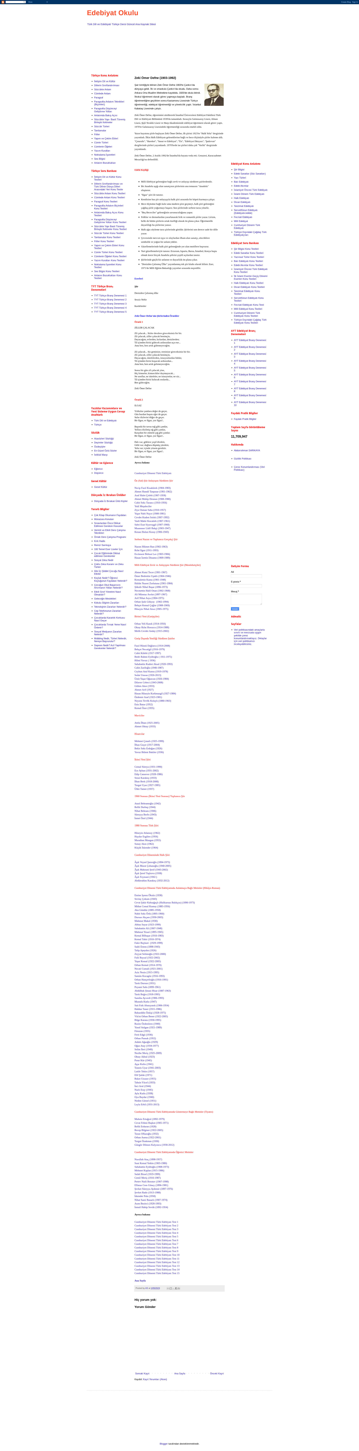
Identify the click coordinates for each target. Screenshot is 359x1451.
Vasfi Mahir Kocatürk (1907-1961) (152, 521)
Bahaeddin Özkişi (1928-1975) (150, 1012)
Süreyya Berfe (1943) (145, 814)
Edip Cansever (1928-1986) (148, 774)
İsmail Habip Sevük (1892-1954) (151, 1207)
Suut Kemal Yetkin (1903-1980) (150, 1163)
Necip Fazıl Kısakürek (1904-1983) (152, 488)
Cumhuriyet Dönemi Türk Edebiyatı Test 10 (157, 1254)
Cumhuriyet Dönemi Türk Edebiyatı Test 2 (156, 1225)
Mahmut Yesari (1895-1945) (148, 932)
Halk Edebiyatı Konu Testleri (249, 283)
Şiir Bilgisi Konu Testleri (246, 249)
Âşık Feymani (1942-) (145, 877)
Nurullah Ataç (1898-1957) (148, 1159)
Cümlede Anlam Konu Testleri (109, 197)
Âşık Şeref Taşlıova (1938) (148, 873)
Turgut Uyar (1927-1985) (147, 785)
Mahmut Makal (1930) (146, 921)
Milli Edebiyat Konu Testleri (248, 309)
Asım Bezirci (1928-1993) (147, 1203)
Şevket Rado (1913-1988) (147, 1192)
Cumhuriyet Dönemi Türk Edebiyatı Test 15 (157, 1273)
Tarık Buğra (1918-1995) (147, 994)
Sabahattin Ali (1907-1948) (148, 928)
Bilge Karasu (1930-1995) (147, 1020)
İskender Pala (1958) (145, 1196)
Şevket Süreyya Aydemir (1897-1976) (153, 1188)
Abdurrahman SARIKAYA (247, 450)
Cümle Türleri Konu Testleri (108, 252)
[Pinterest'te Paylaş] (178, 1288)
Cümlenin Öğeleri (103, 146)
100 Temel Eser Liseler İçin (108, 549)
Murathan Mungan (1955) (147, 840)
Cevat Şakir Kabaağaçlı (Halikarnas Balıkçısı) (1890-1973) (164, 902)
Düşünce (98, 473)
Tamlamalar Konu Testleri (107, 237)
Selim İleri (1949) (143, 1049)
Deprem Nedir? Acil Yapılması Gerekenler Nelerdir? (110, 646)
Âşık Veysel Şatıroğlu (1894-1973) (152, 862)
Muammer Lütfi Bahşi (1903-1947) (152, 528)
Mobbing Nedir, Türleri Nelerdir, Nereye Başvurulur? (110, 640)
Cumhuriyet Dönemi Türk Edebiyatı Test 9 (156, 1251)
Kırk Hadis (99, 541)
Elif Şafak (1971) (143, 1075)
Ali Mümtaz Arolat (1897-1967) (150, 594)
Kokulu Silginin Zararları (106, 602)
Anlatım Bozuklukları (105, 163)
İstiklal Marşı (101, 454)
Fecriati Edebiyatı (243, 217)
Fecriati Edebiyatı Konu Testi (249, 305)
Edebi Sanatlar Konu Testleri (249, 253)
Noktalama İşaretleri (104, 154)
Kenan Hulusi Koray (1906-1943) (151, 532)
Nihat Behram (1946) (145, 811)
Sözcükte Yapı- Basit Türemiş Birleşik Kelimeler (109, 121)
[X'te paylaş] (173, 1288)
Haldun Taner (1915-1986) (148, 1009)
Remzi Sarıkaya (102, 545)
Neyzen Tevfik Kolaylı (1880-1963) (152, 700)
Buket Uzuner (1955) (145, 1078)
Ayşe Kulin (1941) (143, 1064)
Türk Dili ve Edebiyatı (105, 420)
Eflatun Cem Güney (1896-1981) (151, 1185)
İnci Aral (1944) (142, 1086)
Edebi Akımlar (241, 186)
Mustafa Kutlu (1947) (145, 1001)
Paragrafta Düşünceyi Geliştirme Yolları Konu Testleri (110, 221)
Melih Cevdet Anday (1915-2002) (151, 631)
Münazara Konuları (104, 519)
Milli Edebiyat (241, 221)
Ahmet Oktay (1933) (145, 726)
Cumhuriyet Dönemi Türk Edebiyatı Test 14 (157, 1269)
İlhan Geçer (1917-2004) (147, 744)
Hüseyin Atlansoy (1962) (147, 833)
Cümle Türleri (101, 142)
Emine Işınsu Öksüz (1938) (148, 895)
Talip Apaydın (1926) (145, 950)
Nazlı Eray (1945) (143, 1089)
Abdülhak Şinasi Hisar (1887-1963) (152, 990)
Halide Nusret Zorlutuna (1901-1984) (153, 583)
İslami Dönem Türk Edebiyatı (249, 194)
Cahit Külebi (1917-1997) (147, 653)
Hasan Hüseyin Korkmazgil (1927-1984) (155, 693)
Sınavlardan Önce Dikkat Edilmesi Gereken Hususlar (108, 524)
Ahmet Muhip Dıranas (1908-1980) (152, 499)
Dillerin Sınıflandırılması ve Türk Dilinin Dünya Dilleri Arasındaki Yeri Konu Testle (108, 186)
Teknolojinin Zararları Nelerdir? (110, 606)
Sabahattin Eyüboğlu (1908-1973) (151, 1166)
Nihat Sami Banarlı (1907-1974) (150, 1199)
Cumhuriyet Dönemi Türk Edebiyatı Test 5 (156, 1236)
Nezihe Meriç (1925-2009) (148, 1053)
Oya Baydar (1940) (144, 1097)
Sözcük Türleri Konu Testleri (109, 233)
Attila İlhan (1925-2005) (146, 722)
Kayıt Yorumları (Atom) (155, 1379)
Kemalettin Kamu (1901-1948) (150, 579)
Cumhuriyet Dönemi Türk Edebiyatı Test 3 (156, 1229)
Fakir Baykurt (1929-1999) (148, 943)
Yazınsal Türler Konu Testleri (249, 257)
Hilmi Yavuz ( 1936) (144, 660)
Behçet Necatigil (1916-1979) (149, 649)
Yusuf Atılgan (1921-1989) (148, 1027)
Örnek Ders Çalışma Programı (110, 537)
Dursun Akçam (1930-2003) (148, 917)
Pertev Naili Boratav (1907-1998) (151, 1181)
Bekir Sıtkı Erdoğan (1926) (148, 748)
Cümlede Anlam (102, 93)
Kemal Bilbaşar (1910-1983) (149, 935)
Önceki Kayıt (217, 1373)
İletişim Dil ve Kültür (104, 81)
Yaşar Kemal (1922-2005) (147, 961)
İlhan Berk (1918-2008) (146, 781)
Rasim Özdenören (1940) (147, 1023)
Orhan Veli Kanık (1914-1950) (150, 623)
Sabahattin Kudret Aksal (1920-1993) (153, 664)
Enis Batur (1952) (143, 704)
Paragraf (98, 97)
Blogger (164, 1443)
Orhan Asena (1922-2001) (147, 1137)
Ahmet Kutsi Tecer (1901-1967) (150, 572)
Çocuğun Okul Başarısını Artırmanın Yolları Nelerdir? (108, 586)
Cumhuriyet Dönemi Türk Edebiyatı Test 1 (156, 1221)
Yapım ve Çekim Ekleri (106, 138)
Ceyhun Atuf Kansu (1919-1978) (151, 671)
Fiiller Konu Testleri (104, 241)
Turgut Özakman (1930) (146, 1141)
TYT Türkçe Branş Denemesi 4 (110, 307)
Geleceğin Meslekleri (105, 598)
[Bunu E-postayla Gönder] (168, 1288)
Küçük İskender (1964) (146, 847)
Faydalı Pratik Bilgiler (245, 419)
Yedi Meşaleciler (143, 506)
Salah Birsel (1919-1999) (147, 1174)
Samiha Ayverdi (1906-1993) (149, 998)
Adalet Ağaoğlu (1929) (146, 1042)
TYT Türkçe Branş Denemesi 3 (110, 303)
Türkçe (97, 424)
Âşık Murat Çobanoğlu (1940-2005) (152, 865)
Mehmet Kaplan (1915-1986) (149, 1170)
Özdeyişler (99, 446)
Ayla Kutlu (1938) (143, 1093)
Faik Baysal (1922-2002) (147, 957)
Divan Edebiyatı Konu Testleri (249, 287)
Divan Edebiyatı (242, 202)
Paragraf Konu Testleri (105, 201)
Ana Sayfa (179, 1373)
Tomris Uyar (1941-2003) (147, 1067)
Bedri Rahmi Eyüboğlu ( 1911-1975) (153, 656)
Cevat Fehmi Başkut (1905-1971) (151, 1122)
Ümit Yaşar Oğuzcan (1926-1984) (151, 678)
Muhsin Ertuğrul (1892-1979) (149, 1119)
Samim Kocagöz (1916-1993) (149, 976)
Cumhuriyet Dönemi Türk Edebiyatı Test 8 (156, 1247)
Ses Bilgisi (99, 159)
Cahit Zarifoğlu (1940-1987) (149, 667)
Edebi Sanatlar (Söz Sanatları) (250, 173)
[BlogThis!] (170, 1288)
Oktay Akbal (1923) (144, 1056)
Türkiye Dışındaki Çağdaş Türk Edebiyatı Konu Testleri (250, 321)
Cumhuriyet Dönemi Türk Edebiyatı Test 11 (156, 1258)
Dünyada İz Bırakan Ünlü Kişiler (111, 501)
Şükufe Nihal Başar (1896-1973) (151, 587)
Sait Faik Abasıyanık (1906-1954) (151, 1005)
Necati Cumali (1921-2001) (148, 968)
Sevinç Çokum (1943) (145, 899)
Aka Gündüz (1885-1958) (147, 910)
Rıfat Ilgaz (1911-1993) (146, 550)
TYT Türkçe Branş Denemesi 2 (110, 299)
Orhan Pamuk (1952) (145, 1038)
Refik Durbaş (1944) (145, 807)
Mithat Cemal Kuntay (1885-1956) (152, 906)
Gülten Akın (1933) (144, 686)
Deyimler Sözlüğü (103, 442)
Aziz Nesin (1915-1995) (146, 972)
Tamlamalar (100, 130)
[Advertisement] (175, 49)
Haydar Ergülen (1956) (146, 836)
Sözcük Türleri (101, 126)
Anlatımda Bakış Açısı (105, 115)
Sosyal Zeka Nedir (103, 560)
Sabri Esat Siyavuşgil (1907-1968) (152, 524)
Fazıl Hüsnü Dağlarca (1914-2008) (152, 645)
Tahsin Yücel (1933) (144, 1082)
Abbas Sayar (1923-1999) (147, 924)
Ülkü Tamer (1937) (144, 789)
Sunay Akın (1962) (144, 843)
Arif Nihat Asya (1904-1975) (149, 598)
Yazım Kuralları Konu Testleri (109, 260)
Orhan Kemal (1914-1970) (148, 965)
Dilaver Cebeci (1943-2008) (148, 682)
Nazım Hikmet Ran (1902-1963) (151, 546)
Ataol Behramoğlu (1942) (147, 803)
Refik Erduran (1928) (145, 1126)
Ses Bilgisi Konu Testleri (106, 271)
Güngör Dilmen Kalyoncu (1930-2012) (154, 1144)
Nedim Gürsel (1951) (145, 1100)
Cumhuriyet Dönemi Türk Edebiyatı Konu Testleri (247, 314)
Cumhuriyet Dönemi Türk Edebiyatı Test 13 (157, 1265)
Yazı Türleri (240, 177)
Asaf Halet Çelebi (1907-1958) (150, 495)
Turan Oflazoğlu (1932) (146, 1133)
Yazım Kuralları (102, 150)
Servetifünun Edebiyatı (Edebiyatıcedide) (246, 211)
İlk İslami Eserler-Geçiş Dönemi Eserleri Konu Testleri (250, 277)
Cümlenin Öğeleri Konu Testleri (110, 256)
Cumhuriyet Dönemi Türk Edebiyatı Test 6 (156, 1240)
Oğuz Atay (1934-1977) (146, 1045)
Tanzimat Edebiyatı (244, 206)
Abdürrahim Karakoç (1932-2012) (151, 880)
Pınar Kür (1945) (143, 1060)
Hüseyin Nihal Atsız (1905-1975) (151, 609)
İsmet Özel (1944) (143, 818)
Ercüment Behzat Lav (152, 554)
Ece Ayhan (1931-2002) (146, 770)
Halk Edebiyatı (241, 198)
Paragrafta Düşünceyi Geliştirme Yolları (105, 110)
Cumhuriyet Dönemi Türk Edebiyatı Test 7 (156, 1243)
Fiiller (97, 134)
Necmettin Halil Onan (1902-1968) (152, 590)
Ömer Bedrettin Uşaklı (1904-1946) (152, 576)
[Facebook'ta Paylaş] (176, 1288)
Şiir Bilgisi (239, 169)
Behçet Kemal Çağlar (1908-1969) (152, 605)
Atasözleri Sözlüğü (104, 438)
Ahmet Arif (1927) (144, 689)
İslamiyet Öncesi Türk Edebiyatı (251, 190)
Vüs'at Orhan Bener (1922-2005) (151, 1016)
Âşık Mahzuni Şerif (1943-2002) (151, 869)
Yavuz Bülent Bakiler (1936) (149, 752)
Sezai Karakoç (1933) (145, 777)
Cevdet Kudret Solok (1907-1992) (151, 517)
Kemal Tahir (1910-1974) (147, 939)
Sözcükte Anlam (102, 89)
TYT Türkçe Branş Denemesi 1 (110, 295)
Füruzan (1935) (142, 1031)
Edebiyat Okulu (112, 13)
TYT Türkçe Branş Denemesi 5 (110, 312)
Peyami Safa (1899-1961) (147, 987)
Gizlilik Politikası (242, 458)
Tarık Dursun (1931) (144, 983)
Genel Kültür (100, 487)
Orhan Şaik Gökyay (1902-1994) (151, 601)
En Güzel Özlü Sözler (105, 450)
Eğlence (98, 469)
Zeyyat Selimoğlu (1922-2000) (150, 954)
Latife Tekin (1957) (144, 1071)
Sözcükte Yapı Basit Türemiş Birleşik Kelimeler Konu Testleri (110, 228)
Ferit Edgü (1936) (143, 1034)
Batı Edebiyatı (241, 181)
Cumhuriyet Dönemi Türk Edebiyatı (152, 473)
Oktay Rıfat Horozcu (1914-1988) (151, 627)
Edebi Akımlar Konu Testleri (248, 265)
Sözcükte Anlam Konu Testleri (109, 193)
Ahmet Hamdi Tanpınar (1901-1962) (153, 491)
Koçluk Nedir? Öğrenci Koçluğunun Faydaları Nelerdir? (110, 579)
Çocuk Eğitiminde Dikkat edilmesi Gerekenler (107, 554)
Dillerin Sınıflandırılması (106, 85)
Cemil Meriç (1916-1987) (147, 1177)
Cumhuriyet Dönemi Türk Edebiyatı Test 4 (156, 1232)
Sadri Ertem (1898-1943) (147, 946)
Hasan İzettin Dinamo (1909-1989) (152, 557)
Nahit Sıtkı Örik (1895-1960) (149, 913)
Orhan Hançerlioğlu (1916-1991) (151, 979)
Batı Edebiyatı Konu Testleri (248, 261)
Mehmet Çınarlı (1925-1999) (149, 741)
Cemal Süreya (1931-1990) (148, 766)
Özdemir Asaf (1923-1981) (148, 697)
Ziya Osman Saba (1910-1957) (150, 510)
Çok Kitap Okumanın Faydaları (110, 515)
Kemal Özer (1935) (144, 708)
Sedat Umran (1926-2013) (147, 675)
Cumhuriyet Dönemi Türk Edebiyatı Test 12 (157, 1262)
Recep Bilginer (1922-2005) (148, 1130)
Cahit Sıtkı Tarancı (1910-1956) (150, 502)
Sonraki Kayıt (142, 1373)
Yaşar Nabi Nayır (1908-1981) (149, 513)
